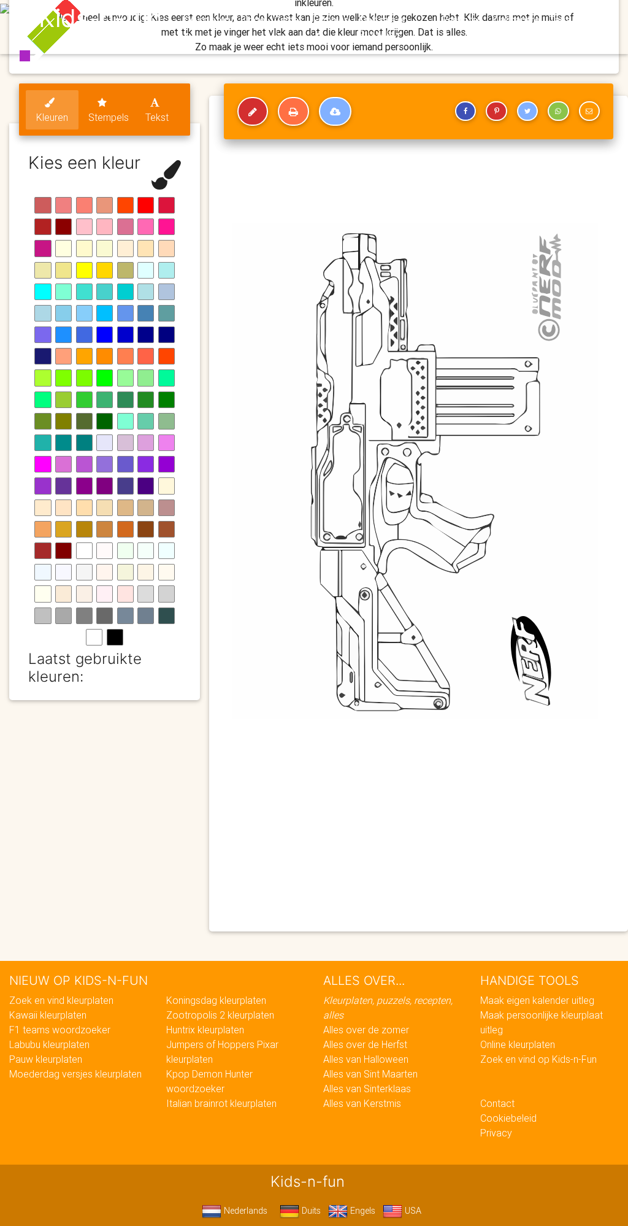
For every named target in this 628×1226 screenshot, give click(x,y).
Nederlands (244, 1210)
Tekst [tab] (157, 117)
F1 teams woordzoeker (59, 1030)
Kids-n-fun (100, 18)
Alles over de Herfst (365, 1044)
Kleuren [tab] (52, 117)
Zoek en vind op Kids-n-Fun (538, 1059)
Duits (310, 1210)
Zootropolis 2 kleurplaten (220, 1015)
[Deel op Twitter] (527, 111)
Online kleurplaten (517, 1044)
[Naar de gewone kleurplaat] (252, 111)
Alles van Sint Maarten (370, 1074)
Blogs (252, 19)
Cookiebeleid (508, 1118)
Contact (497, 1103)
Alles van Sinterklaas (367, 1088)
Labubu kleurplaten (49, 1044)
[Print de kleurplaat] (293, 111)
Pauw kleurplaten (45, 1059)
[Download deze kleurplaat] (335, 111)
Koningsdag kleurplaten (216, 1000)
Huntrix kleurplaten (205, 1030)
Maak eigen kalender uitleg (537, 1000)
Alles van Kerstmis (362, 1103)
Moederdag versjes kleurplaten (75, 1074)
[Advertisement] (418, 833)
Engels (361, 1210)
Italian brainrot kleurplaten (221, 1103)
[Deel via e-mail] (589, 111)
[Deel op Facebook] (465, 111)
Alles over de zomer (366, 1030)
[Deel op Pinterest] (496, 111)
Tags (559, 19)
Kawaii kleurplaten (47, 1015)
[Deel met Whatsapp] (558, 111)
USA (411, 1210)
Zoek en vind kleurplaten (61, 1000)
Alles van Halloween (365, 1059)
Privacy (496, 1133)
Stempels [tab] (108, 117)
